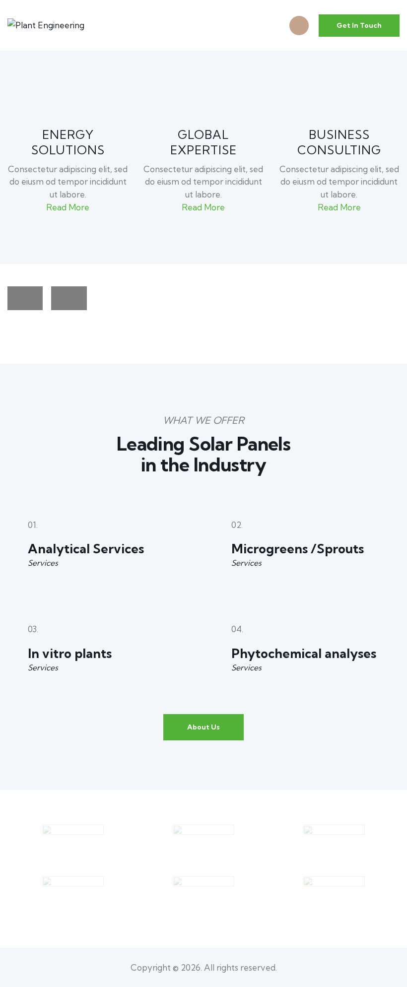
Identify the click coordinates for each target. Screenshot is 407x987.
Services (43, 563)
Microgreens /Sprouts (297, 548)
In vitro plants (70, 653)
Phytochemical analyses (303, 653)
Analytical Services (86, 548)
